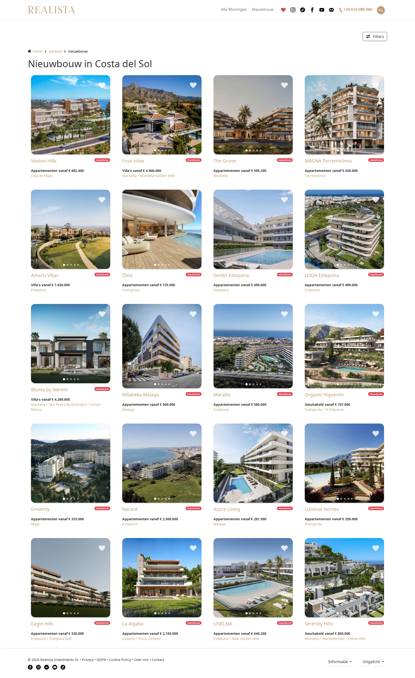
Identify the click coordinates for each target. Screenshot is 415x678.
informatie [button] (338, 661)
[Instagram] (293, 9)
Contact (158, 659)
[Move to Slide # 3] (74, 150)
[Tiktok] (302, 9)
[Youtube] (321, 9)
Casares (128, 638)
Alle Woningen (234, 9)
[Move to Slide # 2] (71, 150)
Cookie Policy (120, 659)
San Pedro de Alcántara (67, 404)
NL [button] (381, 10)
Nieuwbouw (263, 9)
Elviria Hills (357, 638)
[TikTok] (63, 667)
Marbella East (334, 638)
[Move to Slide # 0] (64, 150)
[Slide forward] (99, 115)
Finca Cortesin (149, 638)
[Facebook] (312, 9)
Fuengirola (131, 290)
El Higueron (334, 409)
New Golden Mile (245, 638)
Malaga (128, 409)
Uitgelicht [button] (372, 661)
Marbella (129, 175)
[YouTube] (54, 667)
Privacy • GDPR (94, 659)
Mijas (35, 524)
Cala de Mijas (42, 175)
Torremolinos (315, 175)
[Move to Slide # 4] (78, 150)
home (37, 51)
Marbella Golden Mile (157, 175)
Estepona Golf (60, 638)
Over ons (141, 659)
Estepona (38, 290)
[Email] (331, 9)
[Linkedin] (46, 667)
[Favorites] (283, 9)
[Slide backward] (43, 115)
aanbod (55, 51)
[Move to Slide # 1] (67, 150)
